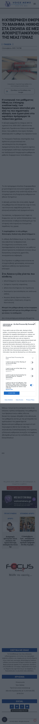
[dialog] (19, 362)
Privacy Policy (30, 400)
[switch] (31, 362)
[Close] (35, 324)
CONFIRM (11, 393)
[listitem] (19, 358)
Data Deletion (9, 400)
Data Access (19, 400)
